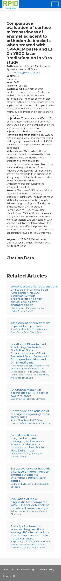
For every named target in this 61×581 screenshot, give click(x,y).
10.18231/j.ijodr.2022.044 (26, 72)
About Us (8, 569)
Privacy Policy (46, 569)
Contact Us (9, 576)
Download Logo (26, 569)
